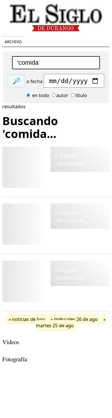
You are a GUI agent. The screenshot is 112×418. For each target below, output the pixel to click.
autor (62, 95)
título (81, 95)
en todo (40, 95)
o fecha (34, 81)
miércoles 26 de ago (76, 319)
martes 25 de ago (55, 325)
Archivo (13, 41)
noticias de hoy (28, 319)
